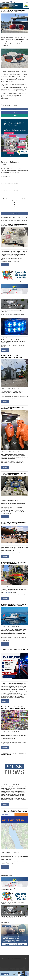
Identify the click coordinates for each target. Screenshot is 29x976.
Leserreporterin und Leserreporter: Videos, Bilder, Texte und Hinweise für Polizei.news (14, 650)
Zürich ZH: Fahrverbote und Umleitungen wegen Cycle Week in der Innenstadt (14, 523)
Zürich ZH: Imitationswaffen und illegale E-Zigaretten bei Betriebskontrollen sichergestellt (13, 707)
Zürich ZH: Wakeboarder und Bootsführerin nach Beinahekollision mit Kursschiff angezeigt (14, 605)
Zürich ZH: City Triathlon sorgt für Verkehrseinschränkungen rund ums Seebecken (14, 811)
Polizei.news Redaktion (13, 35)
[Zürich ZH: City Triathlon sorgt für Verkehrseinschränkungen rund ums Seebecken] (14, 832)
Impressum (4, 958)
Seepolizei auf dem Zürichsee (8, 639)
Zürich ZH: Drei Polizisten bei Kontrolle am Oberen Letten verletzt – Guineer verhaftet (12, 315)
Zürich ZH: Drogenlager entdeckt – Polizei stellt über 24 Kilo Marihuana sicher (13, 474)
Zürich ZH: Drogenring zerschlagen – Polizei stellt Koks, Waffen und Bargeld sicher (14, 225)
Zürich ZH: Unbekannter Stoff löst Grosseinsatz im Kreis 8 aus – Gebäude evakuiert (13, 563)
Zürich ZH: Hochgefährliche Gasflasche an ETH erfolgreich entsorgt (13, 408)
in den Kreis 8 (8, 592)
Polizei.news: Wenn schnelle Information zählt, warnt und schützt (13, 753)
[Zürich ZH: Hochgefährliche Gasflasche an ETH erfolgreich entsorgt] (14, 430)
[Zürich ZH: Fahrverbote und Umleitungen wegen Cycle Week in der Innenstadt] (14, 534)
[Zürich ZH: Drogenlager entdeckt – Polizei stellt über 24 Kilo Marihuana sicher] (14, 486)
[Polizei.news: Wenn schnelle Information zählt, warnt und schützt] (14, 769)
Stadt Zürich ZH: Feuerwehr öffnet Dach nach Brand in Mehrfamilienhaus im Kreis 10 (13, 356)
